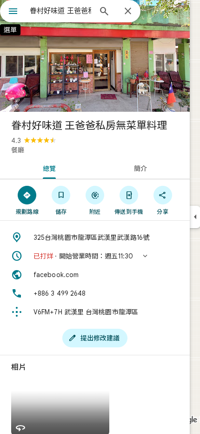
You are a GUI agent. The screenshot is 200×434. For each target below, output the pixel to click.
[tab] (47, 167)
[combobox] (60, 10)
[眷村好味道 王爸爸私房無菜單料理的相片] (95, 56)
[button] (95, 256)
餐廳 (17, 150)
